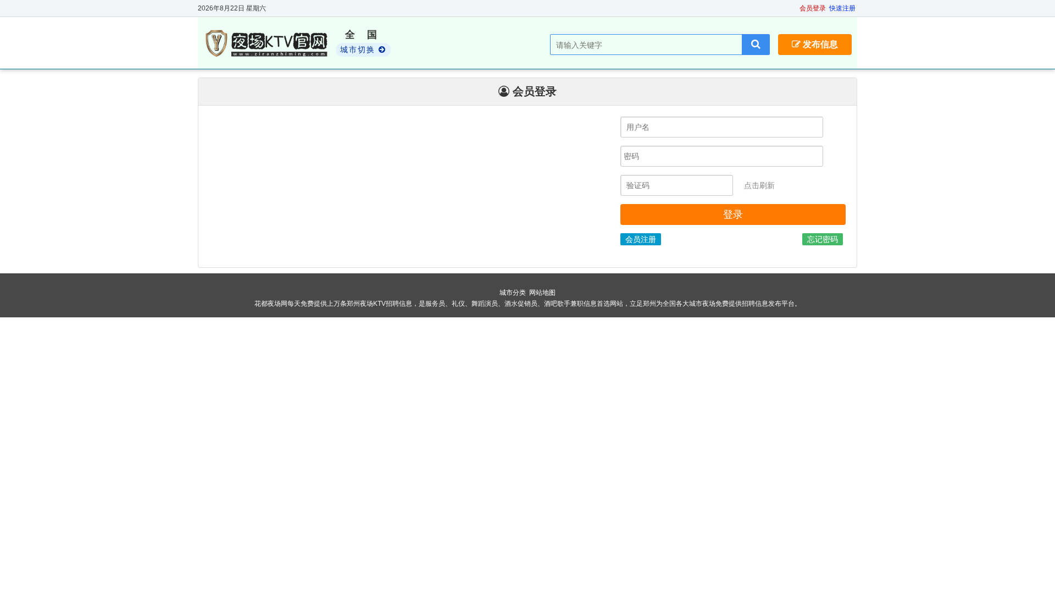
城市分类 (512, 292)
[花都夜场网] (267, 43)
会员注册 (640, 239)
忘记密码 (822, 239)
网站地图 (542, 292)
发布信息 (819, 44)
